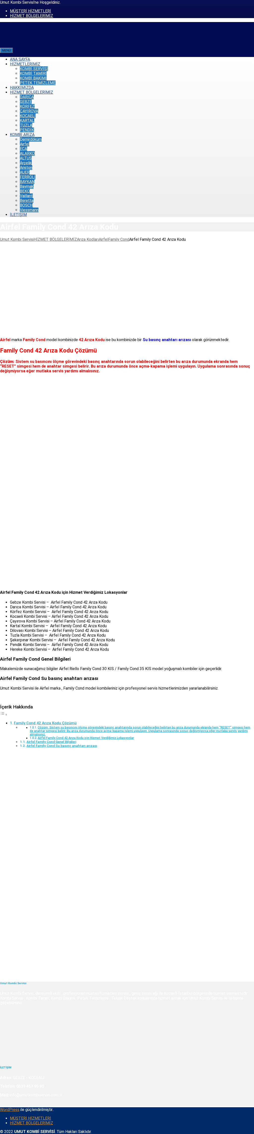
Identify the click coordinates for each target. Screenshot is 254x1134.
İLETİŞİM (18, 214)
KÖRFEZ (27, 106)
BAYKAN (27, 181)
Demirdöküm (31, 139)
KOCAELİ (28, 115)
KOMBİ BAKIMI (33, 78)
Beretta (26, 200)
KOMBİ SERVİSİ (34, 68)
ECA (23, 148)
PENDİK (27, 130)
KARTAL (27, 120)
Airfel (24, 144)
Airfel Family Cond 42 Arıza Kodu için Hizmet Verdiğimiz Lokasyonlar (86, 738)
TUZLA (26, 125)
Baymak (26, 186)
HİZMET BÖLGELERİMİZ (31, 15)
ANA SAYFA (20, 59)
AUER (25, 172)
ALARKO (27, 153)
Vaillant (26, 195)
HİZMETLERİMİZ (25, 64)
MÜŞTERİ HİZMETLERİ (30, 11)
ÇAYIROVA (29, 111)
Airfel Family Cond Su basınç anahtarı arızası (62, 746)
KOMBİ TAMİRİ (33, 73)
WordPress (9, 1109)
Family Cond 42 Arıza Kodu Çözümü (45, 723)
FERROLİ (27, 177)
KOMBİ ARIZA (22, 134)
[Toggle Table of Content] (3, 714)
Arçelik (26, 163)
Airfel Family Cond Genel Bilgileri (51, 742)
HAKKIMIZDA (22, 87)
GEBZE (26, 101)
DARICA (27, 97)
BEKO (25, 191)
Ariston (26, 167)
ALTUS (26, 158)
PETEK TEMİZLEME (38, 83)
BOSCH (26, 205)
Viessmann (29, 210)
